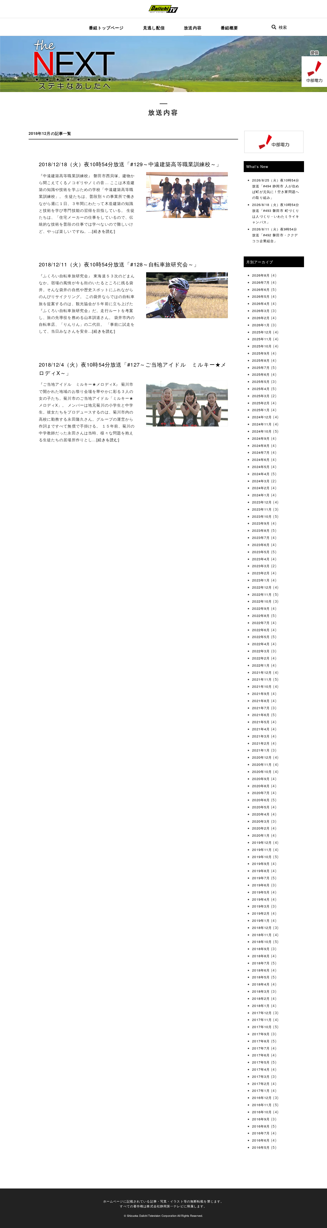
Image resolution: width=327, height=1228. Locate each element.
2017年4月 (261, 1069)
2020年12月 (262, 757)
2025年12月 (262, 332)
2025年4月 (261, 388)
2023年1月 (261, 580)
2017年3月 (261, 1076)
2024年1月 (261, 495)
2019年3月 (261, 906)
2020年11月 (262, 764)
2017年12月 (262, 1012)
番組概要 (229, 28)
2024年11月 (262, 424)
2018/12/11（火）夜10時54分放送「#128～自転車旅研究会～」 (119, 264)
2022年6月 (261, 629)
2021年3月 (261, 736)
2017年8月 (261, 1041)
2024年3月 (261, 481)
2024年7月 (261, 452)
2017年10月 (262, 1026)
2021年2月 (261, 743)
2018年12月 (262, 927)
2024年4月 (261, 473)
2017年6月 (261, 1055)
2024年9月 (261, 438)
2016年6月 (261, 1140)
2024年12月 (262, 417)
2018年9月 (261, 948)
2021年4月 (261, 729)
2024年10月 (262, 431)
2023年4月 (261, 559)
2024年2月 (261, 487)
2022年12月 (262, 587)
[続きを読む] (103, 231)
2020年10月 (262, 771)
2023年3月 (261, 565)
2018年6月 (261, 970)
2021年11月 (262, 679)
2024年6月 (261, 459)
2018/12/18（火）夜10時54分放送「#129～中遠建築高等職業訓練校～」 (130, 164)
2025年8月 (261, 360)
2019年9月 (261, 863)
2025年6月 (261, 374)
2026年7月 (261, 282)
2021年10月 (262, 686)
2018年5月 (261, 977)
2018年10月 (262, 941)
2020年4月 (261, 814)
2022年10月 (262, 601)
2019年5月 (261, 892)
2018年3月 (261, 991)
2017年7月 (261, 1048)
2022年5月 (261, 636)
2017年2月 (261, 1083)
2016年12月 (262, 1097)
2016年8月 (261, 1126)
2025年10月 (262, 346)
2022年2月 (261, 658)
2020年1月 (261, 835)
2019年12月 (262, 842)
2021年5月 (261, 721)
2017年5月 (261, 1062)
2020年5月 (261, 807)
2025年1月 (261, 409)
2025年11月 (262, 339)
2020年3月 (261, 821)
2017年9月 (261, 1033)
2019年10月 (262, 856)
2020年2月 (261, 828)
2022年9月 (261, 608)
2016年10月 (262, 1111)
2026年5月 (261, 296)
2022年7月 (261, 622)
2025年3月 (261, 395)
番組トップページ (106, 28)
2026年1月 (261, 324)
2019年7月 (261, 877)
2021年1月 (261, 750)
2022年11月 (262, 594)
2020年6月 (261, 799)
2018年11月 (262, 934)
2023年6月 (261, 544)
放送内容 (192, 28)
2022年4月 (261, 643)
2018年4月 (261, 984)
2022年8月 (261, 615)
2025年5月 (261, 381)
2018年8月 (261, 955)
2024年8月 (261, 445)
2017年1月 (261, 1090)
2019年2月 (261, 913)
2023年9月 (261, 523)
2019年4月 (261, 899)
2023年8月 (261, 530)
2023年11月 (262, 509)
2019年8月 (261, 870)
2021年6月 (261, 714)
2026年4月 (261, 303)
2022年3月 (261, 651)
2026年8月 (261, 275)
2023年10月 (262, 516)
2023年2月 (261, 573)
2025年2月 (261, 402)
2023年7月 (261, 537)
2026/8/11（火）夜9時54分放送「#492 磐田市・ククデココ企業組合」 (275, 235)
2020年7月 (261, 792)
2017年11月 (262, 1019)
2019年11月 (262, 849)
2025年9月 (261, 353)
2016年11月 (262, 1104)
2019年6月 (261, 885)
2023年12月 (262, 502)
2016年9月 (261, 1119)
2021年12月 (262, 672)
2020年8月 (261, 785)
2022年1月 (261, 665)
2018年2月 (261, 998)
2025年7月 (261, 367)
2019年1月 (261, 920)
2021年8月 (261, 700)
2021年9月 (261, 693)
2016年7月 (261, 1133)
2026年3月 (261, 310)
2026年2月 (261, 317)
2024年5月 (261, 466)
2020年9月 (261, 778)
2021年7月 (261, 707)
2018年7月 (261, 963)
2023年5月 (261, 551)
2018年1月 (261, 1005)
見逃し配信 (154, 28)
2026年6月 (261, 289)
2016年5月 (261, 1147)
